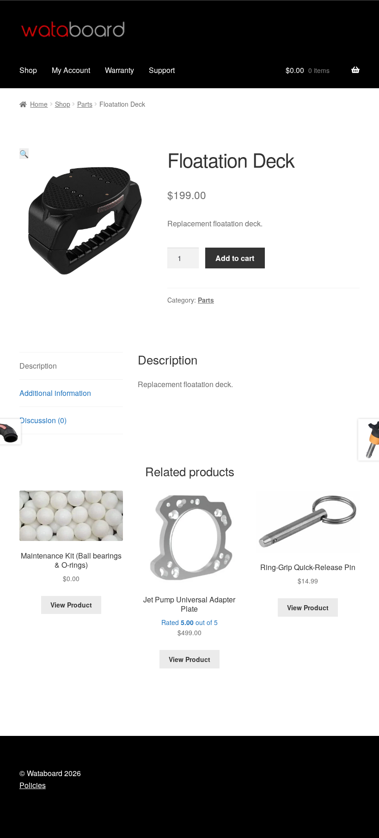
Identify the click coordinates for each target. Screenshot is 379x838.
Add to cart (234, 258)
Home (39, 104)
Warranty (119, 70)
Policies (32, 785)
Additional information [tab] (55, 393)
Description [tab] (38, 365)
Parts (84, 104)
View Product (71, 604)
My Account (71, 70)
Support (162, 70)
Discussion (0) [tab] (43, 420)
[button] (24, 153)
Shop (28, 70)
